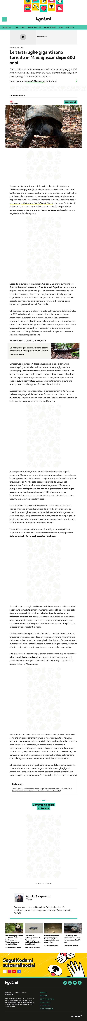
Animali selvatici (50, 27)
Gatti (23, 27)
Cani (16, 27)
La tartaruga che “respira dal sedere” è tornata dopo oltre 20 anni (72, 939)
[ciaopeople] (76, 1016)
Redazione (43, 996)
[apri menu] (4, 19)
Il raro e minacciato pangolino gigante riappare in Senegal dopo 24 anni (51, 939)
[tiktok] (65, 983)
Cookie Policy (45, 1005)
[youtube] (75, 983)
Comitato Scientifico (47, 999)
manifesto (43, 992)
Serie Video (70, 27)
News (61, 27)
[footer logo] (20, 983)
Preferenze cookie (46, 1009)
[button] (4, 971)
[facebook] (80, 983)
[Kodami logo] (43, 19)
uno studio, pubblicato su (31, 203)
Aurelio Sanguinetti (38, 896)
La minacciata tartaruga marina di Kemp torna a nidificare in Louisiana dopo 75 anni (33, 940)
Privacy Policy (45, 1002)
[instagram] (70, 983)
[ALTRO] (17, 913)
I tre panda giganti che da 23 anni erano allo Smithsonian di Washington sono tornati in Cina (14, 940)
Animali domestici (34, 27)
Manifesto (7, 27)
